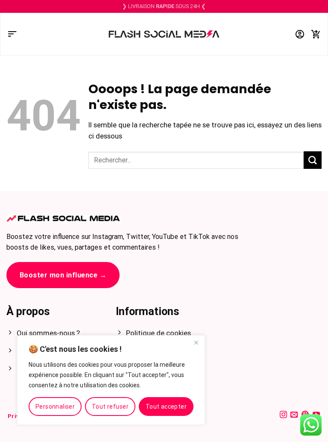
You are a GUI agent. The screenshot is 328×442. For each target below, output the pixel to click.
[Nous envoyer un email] (294, 415)
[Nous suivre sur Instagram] (283, 415)
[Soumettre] (313, 160)
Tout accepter (166, 406)
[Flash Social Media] (164, 34)
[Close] (196, 342)
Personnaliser (55, 406)
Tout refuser (110, 406)
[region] (111, 380)
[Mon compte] (300, 34)
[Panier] (316, 34)
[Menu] (12, 34)
